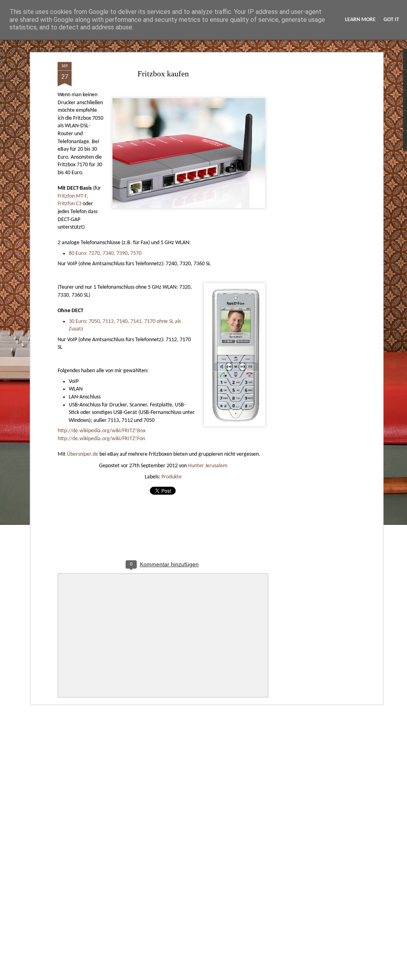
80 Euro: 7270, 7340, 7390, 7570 (105, 253)
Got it (391, 20)
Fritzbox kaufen (163, 73)
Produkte (171, 477)
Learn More (360, 20)
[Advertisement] (312, 187)
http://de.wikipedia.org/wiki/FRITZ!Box (101, 431)
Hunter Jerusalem (207, 466)
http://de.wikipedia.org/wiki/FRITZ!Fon (101, 439)
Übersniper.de (82, 454)
